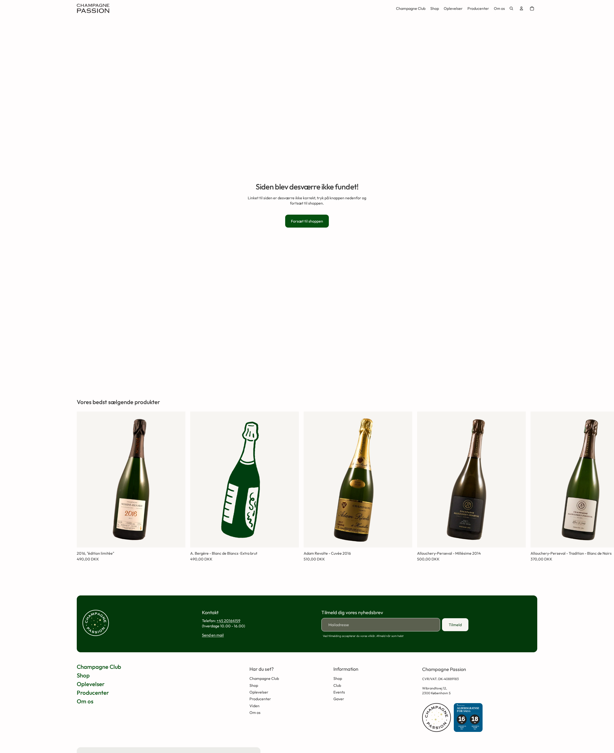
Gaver (338, 698)
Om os (85, 701)
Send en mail (213, 635)
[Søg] (511, 8)
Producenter (93, 692)
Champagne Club (99, 666)
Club (337, 685)
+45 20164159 (228, 620)
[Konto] (521, 8)
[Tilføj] (178, 540)
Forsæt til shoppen (307, 221)
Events (339, 692)
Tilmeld (455, 624)
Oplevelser (91, 684)
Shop (83, 675)
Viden (254, 705)
